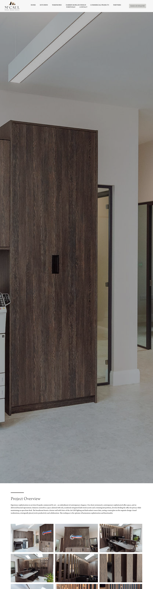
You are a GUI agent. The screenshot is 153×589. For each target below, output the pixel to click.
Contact (83, 7)
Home (33, 5)
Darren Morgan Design (76, 5)
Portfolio (70, 7)
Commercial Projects (99, 5)
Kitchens (44, 5)
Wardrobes (57, 5)
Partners (117, 5)
